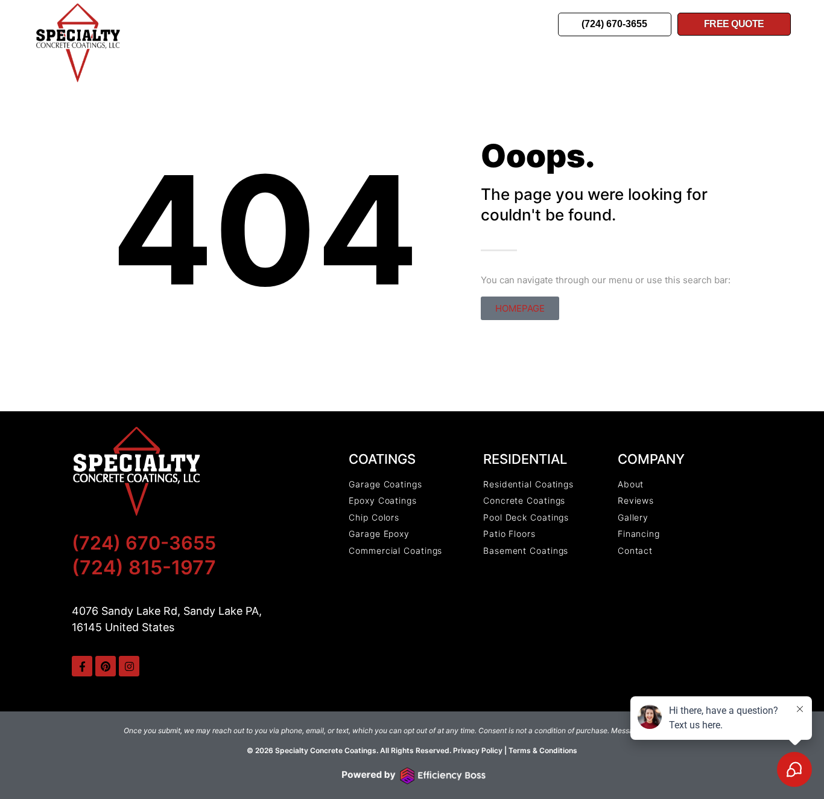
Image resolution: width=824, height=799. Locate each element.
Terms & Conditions (543, 750)
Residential (189, 20)
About (342, 30)
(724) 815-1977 (144, 567)
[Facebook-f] (82, 666)
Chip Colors (505, 20)
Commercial (277, 20)
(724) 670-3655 (144, 542)
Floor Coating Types (391, 20)
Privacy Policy (476, 750)
